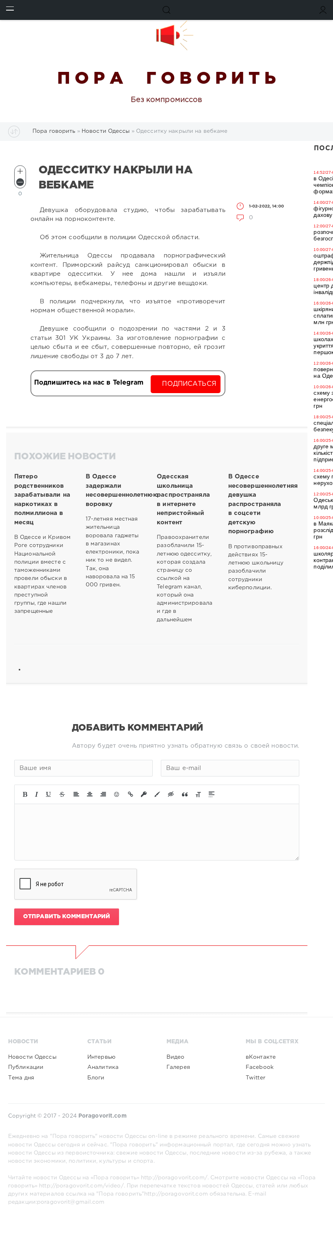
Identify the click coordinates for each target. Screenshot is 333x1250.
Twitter (255, 1077)
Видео (175, 1057)
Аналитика (103, 1067)
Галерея (178, 1067)
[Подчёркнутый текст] (49, 794)
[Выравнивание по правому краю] (103, 794)
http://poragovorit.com (176, 1194)
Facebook (260, 1067)
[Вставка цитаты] (185, 794)
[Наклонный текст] (36, 794)
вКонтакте (261, 1057)
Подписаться (189, 384)
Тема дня (21, 1077)
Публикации (25, 1067)
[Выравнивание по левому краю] (76, 794)
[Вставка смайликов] (117, 794)
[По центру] (90, 794)
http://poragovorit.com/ (174, 1177)
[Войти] (323, 10)
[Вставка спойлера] (211, 794)
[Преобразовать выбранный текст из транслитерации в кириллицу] (198, 794)
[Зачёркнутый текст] (62, 794)
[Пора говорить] (166, 35)
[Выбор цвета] (157, 794)
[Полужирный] (25, 794)
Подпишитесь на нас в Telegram (88, 383)
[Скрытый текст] (171, 794)
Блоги (96, 1077)
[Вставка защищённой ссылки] (144, 794)
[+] (20, 171)
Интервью (101, 1057)
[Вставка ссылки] (130, 794)
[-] (20, 182)
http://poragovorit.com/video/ (81, 1185)
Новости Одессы (32, 1057)
